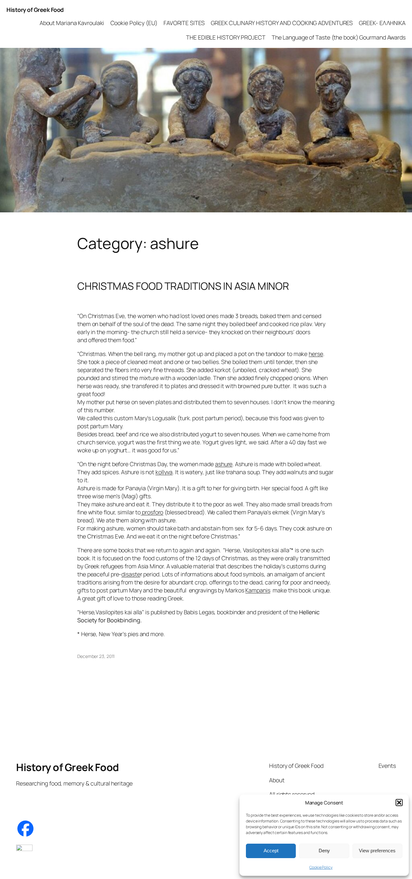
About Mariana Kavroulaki (72, 23)
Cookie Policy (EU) (133, 23)
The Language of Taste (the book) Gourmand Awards (339, 37)
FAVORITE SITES (184, 23)
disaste (130, 574)
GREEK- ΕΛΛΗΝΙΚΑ (382, 23)
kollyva (164, 472)
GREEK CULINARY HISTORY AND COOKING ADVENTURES (282, 23)
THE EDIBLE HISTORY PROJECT (225, 37)
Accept (271, 850)
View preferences (377, 850)
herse (316, 354)
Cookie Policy (320, 867)
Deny (324, 850)
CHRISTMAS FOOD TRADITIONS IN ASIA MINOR (183, 286)
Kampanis (257, 590)
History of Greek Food (35, 9)
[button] (399, 802)
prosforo (152, 512)
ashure (223, 464)
